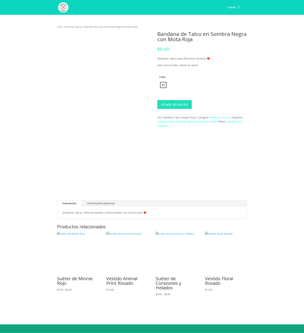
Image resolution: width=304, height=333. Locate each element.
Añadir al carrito (174, 104)
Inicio (59, 26)
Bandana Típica (166, 121)
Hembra (213, 121)
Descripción (69, 203)
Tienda (231, 7)
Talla (162, 77)
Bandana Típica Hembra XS (191, 121)
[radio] (163, 85)
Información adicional (101, 203)
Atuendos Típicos (73, 26)
